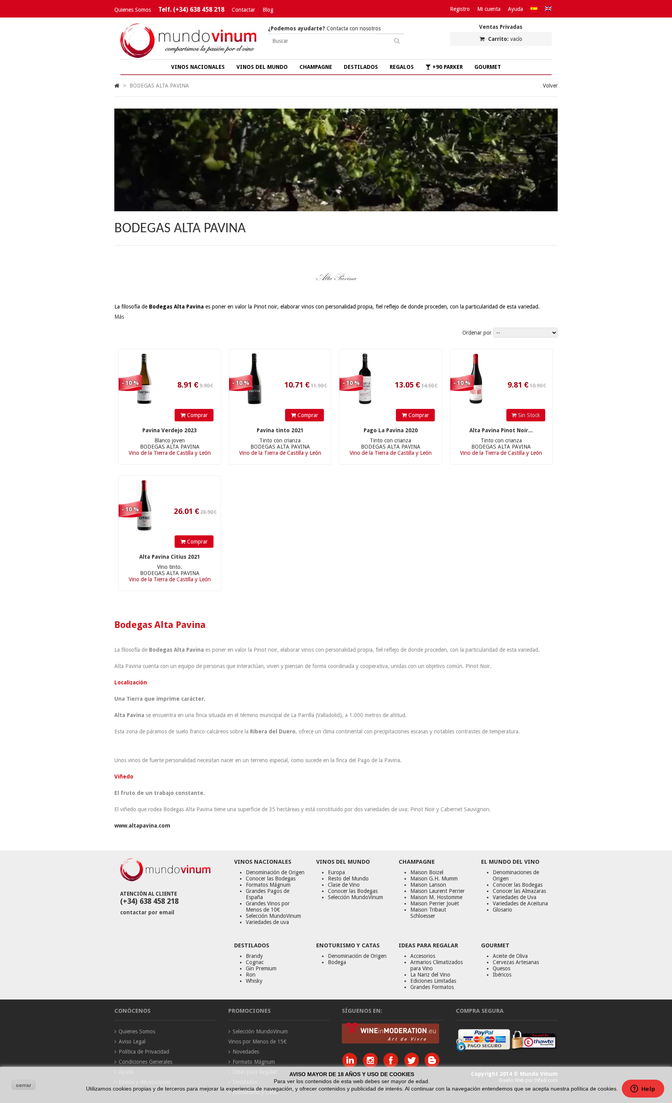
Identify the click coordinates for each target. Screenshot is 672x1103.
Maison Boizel (426, 872)
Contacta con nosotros (324, 28)
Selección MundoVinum (273, 916)
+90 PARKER (447, 67)
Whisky (254, 981)
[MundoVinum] (188, 56)
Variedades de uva (267, 922)
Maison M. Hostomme (436, 897)
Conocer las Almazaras (519, 891)
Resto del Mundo (348, 878)
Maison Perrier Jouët (434, 903)
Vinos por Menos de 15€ (257, 1041)
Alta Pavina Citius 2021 (169, 557)
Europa (336, 872)
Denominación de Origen (275, 872)
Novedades (246, 1052)
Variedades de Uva (514, 897)
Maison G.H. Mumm (434, 878)
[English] (548, 9)
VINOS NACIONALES (198, 67)
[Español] (533, 9)
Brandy (254, 956)
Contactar (243, 10)
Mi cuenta (488, 9)
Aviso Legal (132, 1041)
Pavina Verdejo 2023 (169, 430)
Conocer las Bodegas (271, 878)
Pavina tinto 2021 (280, 430)
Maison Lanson (428, 885)
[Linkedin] (351, 1066)
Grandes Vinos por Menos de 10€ (268, 906)
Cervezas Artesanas (516, 962)
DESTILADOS (361, 67)
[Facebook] (392, 1066)
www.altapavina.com (142, 825)
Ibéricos (502, 974)
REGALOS (402, 67)
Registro (460, 9)
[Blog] (431, 1066)
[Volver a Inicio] (116, 85)
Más (119, 317)
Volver (550, 85)
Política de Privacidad (144, 1052)
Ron (251, 974)
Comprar (197, 415)
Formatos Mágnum (268, 885)
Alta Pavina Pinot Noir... (501, 430)
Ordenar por (477, 333)
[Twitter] (413, 1066)
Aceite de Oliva (510, 956)
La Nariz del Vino (430, 974)
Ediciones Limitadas (433, 981)
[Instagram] (372, 1066)
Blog (267, 10)
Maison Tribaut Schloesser (428, 913)
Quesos (501, 968)
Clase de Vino (344, 885)
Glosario (502, 910)
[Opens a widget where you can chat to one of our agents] (642, 1089)
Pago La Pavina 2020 (391, 430)
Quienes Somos (132, 10)
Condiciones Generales (145, 1062)
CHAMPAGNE (315, 67)
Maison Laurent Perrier (437, 891)
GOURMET (487, 67)
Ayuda (515, 9)
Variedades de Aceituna (520, 903)
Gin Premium (261, 968)
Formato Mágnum (254, 1062)
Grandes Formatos (432, 987)
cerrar (23, 1085)
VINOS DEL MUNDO (262, 67)
